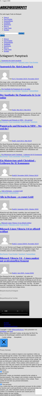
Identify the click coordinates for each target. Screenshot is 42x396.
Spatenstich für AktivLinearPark (16, 66)
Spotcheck (25, 91)
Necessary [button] (3, 370)
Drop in (6, 17)
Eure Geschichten (5, 91)
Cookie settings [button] (6, 337)
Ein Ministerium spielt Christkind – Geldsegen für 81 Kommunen (18, 161)
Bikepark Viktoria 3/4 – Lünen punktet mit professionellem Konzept (19, 259)
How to (6, 26)
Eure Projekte (8, 19)
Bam (11, 331)
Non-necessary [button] (4, 382)
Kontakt (6, 30)
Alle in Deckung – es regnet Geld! (17, 197)
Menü (2, 35)
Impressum (7, 324)
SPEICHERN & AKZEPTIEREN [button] (10, 395)
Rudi (13, 110)
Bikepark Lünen (23, 62)
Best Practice (4, 122)
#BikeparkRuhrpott (13, 8)
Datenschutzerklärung (10, 326)
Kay (13, 79)
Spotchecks (7, 24)
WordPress (3, 331)
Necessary (5, 372)
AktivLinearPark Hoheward (8, 62)
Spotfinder (7, 23)
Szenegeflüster (8, 21)
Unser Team (7, 28)
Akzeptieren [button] (17, 337)
